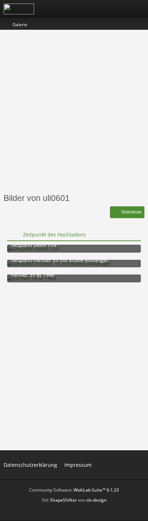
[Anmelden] (121, 9)
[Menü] (138, 9)
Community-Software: (74, 490)
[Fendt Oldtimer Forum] (19, 9)
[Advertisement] (74, 111)
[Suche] (103, 9)
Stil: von (74, 500)
